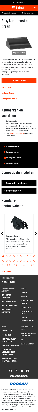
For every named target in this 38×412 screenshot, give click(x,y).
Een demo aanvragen (9, 306)
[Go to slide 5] (17, 256)
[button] (19, 183)
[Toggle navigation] (3, 8)
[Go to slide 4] (14, 256)
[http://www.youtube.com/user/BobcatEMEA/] (22, 371)
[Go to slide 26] (20, 265)
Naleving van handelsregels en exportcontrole (8, 352)
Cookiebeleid (6, 335)
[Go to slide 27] (24, 265)
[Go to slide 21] (3, 265)
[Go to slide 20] (34, 261)
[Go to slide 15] (17, 261)
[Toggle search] (34, 8)
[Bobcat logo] (18, 8)
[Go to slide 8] (27, 256)
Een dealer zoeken (12, 152)
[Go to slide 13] (10, 261)
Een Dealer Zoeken (8, 93)
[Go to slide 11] (3, 261)
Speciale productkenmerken (28, 319)
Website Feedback (27, 344)
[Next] (35, 233)
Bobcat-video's (26, 307)
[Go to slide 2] (7, 256)
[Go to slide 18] (27, 261)
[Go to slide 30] (34, 265)
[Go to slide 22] (7, 265)
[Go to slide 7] (24, 256)
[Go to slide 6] (20, 256)
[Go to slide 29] (31, 265)
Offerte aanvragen (19, 80)
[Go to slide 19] (31, 261)
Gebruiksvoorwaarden (10, 346)
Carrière (24, 293)
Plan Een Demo (7, 87)
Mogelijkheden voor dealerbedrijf (28, 334)
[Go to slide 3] (10, 256)
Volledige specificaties (14, 158)
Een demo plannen (12, 163)
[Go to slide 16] (20, 261)
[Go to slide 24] (14, 265)
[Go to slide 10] (34, 256)
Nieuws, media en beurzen (27, 302)
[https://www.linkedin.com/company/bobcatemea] (27, 371)
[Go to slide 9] (31, 256)
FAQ (22, 340)
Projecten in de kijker (27, 312)
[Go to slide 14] (14, 261)
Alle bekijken (7, 271)
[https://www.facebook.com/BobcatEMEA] (10, 371)
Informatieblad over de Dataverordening (9, 360)
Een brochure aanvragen (7, 311)
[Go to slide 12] (7, 261)
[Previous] (2, 233)
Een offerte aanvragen (6, 296)
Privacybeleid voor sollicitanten (9, 340)
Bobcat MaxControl (17, 133)
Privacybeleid (7, 331)
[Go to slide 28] (27, 265)
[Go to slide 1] (3, 256)
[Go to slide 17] (24, 261)
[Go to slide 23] (10, 265)
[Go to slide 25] (17, 265)
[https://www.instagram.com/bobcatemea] (16, 371)
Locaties (24, 297)
